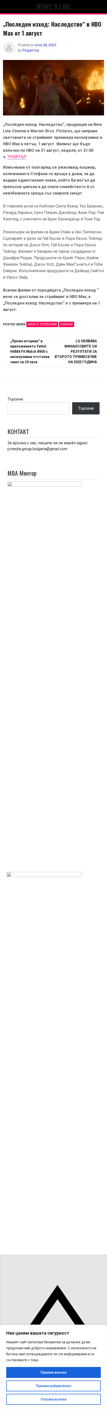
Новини (66, 324)
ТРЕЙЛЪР (16, 156)
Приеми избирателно (53, 1386)
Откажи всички (53, 1399)
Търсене (15, 399)
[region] (53, 1367)
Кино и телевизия (42, 324)
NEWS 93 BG (53, 6)
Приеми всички (53, 1372)
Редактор (30, 50)
